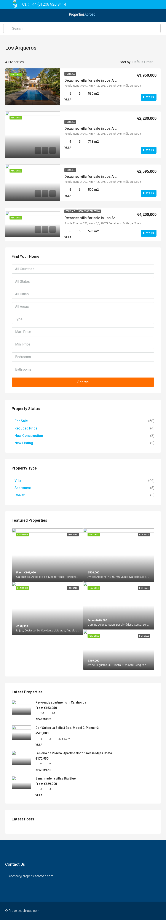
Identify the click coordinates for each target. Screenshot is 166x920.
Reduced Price (25, 428)
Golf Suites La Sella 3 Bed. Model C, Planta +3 (67, 728)
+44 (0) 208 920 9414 (48, 4)
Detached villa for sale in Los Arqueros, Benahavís (104, 80)
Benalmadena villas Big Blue (55, 778)
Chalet (19, 495)
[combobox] (146, 62)
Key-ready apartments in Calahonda (60, 702)
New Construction (89, 211)
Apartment (22, 488)
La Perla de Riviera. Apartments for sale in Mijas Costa (73, 753)
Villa (17, 480)
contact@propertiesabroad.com (31, 876)
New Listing (23, 443)
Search (83, 382)
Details (148, 97)
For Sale (70, 74)
